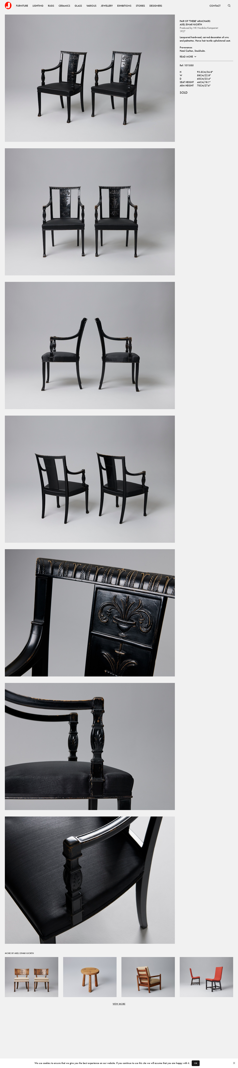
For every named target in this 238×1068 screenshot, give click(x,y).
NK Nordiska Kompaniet (205, 27)
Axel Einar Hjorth (191, 24)
